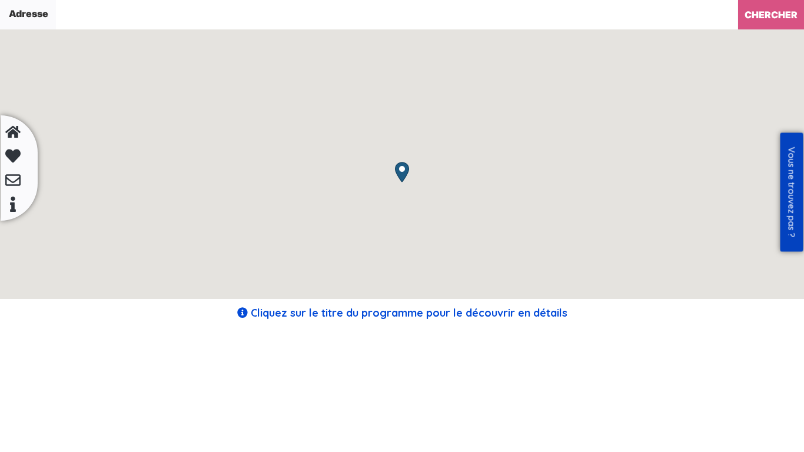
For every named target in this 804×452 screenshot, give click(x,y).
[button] (402, 172)
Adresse (28, 13)
